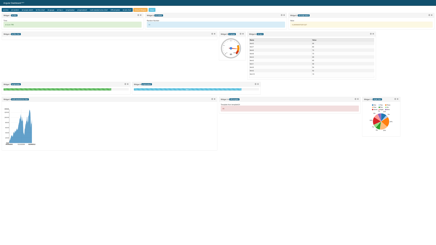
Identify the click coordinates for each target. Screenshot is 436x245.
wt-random (15, 10)
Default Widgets (140, 10)
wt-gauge (51, 10)
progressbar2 (82, 10)
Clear (152, 10)
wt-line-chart (40, 10)
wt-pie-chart (127, 10)
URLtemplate (115, 10)
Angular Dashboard (13, 2)
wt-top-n (60, 10)
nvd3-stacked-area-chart (99, 10)
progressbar (70, 10)
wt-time (5, 10)
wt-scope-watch (27, 10)
